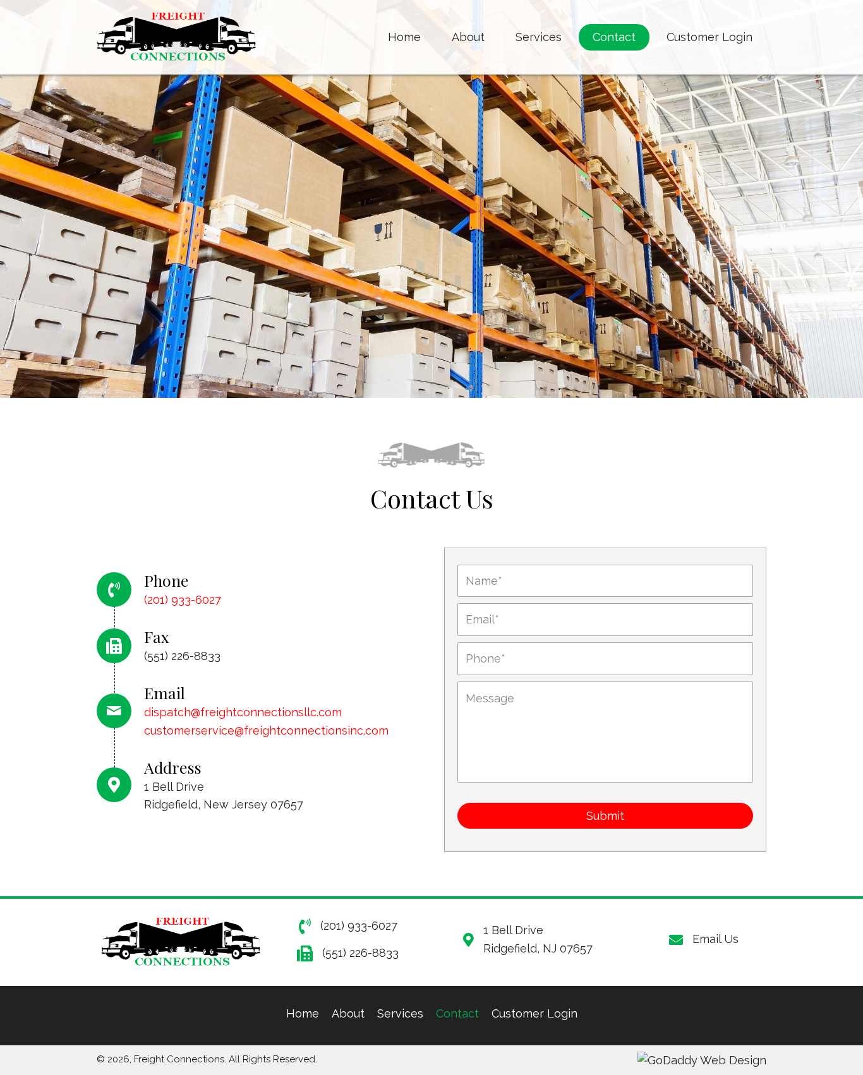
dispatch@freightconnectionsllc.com (243, 712)
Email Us (715, 939)
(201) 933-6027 (182, 599)
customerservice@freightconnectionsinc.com (266, 730)
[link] (404, 37)
